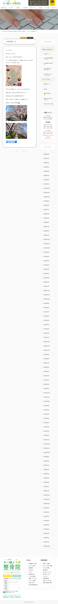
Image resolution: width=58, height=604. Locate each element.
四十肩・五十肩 (47, 580)
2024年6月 (46, 265)
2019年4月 (46, 529)
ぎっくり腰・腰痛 (47, 565)
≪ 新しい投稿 (14, 151)
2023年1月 (46, 337)
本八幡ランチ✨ (47, 53)
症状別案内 (25, 7)
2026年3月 (46, 175)
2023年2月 (46, 333)
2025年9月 (46, 201)
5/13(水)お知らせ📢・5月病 (48, 69)
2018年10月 (47, 546)
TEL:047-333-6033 (48, 119)
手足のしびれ (46, 574)
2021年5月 (46, 422)
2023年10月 (47, 299)
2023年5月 (46, 320)
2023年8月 (46, 307)
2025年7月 (46, 209)
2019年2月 (46, 537)
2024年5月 (46, 269)
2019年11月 (47, 499)
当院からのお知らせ (47, 49)
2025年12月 (47, 188)
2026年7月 (46, 158)
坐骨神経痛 (46, 578)
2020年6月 (46, 469)
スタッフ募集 (47, 7)
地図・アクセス (33, 578)
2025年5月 (46, 218)
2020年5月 (46, 473)
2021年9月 (46, 405)
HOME (28, 560)
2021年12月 (47, 392)
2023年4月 (46, 324)
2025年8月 (46, 205)
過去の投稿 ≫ (25, 151)
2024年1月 (46, 286)
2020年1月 (46, 490)
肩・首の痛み (46, 567)
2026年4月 (46, 171)
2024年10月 (47, 248)
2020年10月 (47, 452)
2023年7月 (46, 311)
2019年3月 (46, 533)
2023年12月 (47, 290)
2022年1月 (46, 388)
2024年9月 (46, 252)
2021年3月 (46, 431)
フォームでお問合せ (52, 4)
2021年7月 (46, 414)
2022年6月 (46, 367)
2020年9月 (46, 456)
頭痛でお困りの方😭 (48, 103)
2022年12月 (47, 341)
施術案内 (18, 7)
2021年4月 (46, 427)
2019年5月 (46, 524)
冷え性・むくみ (47, 572)
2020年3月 (46, 482)
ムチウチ (45, 576)
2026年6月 (46, 162)
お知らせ (31, 570)
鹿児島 (45, 89)
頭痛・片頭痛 (46, 563)
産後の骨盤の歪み (47, 582)
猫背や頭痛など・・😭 (48, 94)
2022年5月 (46, 371)
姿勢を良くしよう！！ (47, 84)
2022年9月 (46, 354)
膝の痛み (45, 570)
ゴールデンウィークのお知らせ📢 (48, 74)
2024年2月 (46, 282)
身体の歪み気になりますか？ (48, 99)
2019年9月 (46, 508)
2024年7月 (46, 260)
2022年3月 (46, 380)
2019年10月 (47, 503)
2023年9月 (46, 303)
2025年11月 (47, 192)
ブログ (30, 572)
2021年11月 (47, 397)
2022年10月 (47, 350)
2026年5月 (46, 167)
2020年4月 (46, 478)
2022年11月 (47, 346)
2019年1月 (46, 542)
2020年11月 (47, 448)
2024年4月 (46, 273)
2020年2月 (46, 486)
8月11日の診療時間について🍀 (48, 58)
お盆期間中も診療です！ (48, 64)
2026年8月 (46, 154)
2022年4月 (46, 375)
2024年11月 (47, 243)
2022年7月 (46, 363)
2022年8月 (46, 358)
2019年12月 (47, 495)
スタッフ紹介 (11, 7)
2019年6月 (46, 520)
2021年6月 (46, 418)
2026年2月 (46, 179)
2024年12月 (47, 239)
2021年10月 (47, 401)
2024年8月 (46, 256)
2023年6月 (46, 316)
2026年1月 (46, 184)
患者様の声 (31, 574)
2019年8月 (46, 512)
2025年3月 (46, 226)
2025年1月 (46, 235)
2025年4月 (46, 222)
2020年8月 (46, 461)
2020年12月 (47, 444)
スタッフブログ (46, 79)
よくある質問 (40, 7)
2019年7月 (46, 516)
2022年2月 (46, 384)
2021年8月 (46, 409)
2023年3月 (46, 329)
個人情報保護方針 (33, 584)
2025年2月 (46, 230)
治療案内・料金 (3, 7)
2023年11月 (47, 294)
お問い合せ (31, 582)
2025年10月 (47, 196)
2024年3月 (46, 277)
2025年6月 (46, 214)
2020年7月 (46, 465)
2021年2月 (46, 435)
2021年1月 (46, 439)
